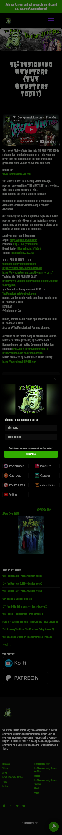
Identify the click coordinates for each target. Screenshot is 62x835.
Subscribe (31, 454)
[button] (55, 379)
